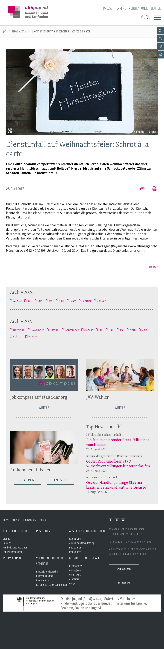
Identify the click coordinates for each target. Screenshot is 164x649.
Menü (145, 17)
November (37, 330)
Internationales (13, 558)
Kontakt (7, 543)
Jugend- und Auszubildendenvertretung (81, 541)
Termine (120, 8)
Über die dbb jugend (15, 531)
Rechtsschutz (75, 566)
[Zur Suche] (160, 30)
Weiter (44, 407)
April (61, 301)
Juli (30, 301)
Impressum (124, 582)
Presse (107, 8)
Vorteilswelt (75, 575)
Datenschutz (124, 568)
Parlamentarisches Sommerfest (51, 585)
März (73, 301)
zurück (153, 266)
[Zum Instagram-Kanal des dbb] (117, 520)
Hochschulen (75, 547)
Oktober (54, 330)
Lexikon (156, 8)
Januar (101, 301)
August (17, 301)
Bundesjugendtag (44, 576)
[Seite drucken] (152, 189)
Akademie (74, 579)
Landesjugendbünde (12, 552)
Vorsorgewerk (76, 570)
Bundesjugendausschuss (48, 572)
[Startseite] (4, 31)
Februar (86, 301)
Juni (40, 301)
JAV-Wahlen (98, 397)
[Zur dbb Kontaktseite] (160, 38)
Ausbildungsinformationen (85, 531)
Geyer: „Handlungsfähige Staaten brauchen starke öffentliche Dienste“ (116, 485)
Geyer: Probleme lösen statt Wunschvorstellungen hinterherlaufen (118, 463)
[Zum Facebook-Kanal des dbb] (110, 520)
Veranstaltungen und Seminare (50, 561)
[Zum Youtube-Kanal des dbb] (123, 520)
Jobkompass (75, 552)
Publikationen (138, 8)
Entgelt (60, 480)
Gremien (7, 539)
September (71, 330)
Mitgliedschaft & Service (85, 558)
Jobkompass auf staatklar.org (38, 397)
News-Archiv (19, 31)
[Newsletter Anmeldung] (160, 46)
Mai (51, 301)
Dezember (19, 330)
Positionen (43, 531)
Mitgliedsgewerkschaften (15, 547)
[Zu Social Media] (160, 54)
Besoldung (27, 480)
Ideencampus (42, 580)
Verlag (72, 584)
